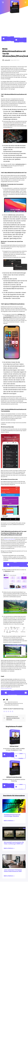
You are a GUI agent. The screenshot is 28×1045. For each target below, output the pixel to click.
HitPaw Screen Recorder (9, 539)
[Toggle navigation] (25, 2)
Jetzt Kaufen (9, 38)
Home (5, 702)
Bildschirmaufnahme (13, 702)
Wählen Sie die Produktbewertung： (13, 709)
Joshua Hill (7, 60)
